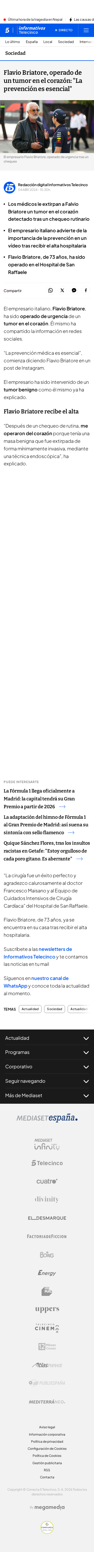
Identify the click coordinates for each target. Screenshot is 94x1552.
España (32, 42)
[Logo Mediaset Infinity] (47, 1144)
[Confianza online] (47, 1532)
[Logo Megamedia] (49, 1507)
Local (47, 42)
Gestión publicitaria (47, 1463)
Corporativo (18, 1066)
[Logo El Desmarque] (47, 1218)
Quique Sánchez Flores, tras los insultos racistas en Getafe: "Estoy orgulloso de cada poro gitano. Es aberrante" (47, 851)
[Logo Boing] (47, 1254)
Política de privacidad (47, 1441)
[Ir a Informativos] (31, 30)
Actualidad (30, 1009)
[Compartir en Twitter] (62, 290)
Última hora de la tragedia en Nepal (35, 20)
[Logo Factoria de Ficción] (47, 1236)
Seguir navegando (25, 1081)
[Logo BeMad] (47, 1291)
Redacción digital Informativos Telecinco (53, 184)
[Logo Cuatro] (47, 1181)
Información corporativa (47, 1434)
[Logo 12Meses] (47, 1346)
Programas (17, 1052)
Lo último (12, 42)
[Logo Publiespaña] (47, 1383)
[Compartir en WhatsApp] (50, 290)
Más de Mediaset (23, 1095)
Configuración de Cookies (47, 1449)
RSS (47, 1470)
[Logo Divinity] (47, 1199)
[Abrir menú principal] (86, 30)
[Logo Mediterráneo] (47, 1401)
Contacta (47, 1477)
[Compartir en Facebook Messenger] (74, 290)
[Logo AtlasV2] (47, 1364)
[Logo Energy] (47, 1273)
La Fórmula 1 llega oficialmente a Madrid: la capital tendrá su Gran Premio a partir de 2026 (39, 799)
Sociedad (66, 42)
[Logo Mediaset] (47, 1121)
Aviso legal (47, 1427)
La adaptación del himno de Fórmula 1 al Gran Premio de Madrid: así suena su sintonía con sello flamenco (46, 825)
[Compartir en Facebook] (85, 290)
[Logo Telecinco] (47, 1163)
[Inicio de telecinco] (7, 30)
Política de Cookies (47, 1456)
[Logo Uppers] (47, 1309)
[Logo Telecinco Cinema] (47, 1328)
